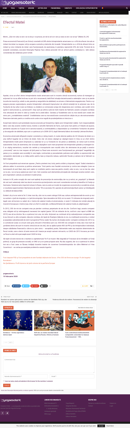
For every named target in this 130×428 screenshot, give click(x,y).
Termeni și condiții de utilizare (97, 403)
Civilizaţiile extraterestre (87, 8)
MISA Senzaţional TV (50, 403)
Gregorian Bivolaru (71, 406)
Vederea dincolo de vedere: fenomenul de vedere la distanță (74, 299)
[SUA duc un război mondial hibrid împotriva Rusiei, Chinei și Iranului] (48, 320)
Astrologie (42, 8)
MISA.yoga (47, 414)
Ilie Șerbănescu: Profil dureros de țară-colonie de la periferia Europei (29, 263)
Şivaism (31, 8)
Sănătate (68, 8)
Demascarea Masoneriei (18, 12)
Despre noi (41, 12)
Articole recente (104, 12)
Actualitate (4, 12)
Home (5, 8)
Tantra (21, 8)
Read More (110, 426)
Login (81, 12)
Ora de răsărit (91, 12)
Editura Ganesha (70, 414)
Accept (101, 426)
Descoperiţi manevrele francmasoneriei (11, 329)
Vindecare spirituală (50, 411)
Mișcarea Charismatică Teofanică (75, 408)
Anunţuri (32, 12)
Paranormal (56, 8)
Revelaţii (59, 12)
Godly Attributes (52, 408)
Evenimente (50, 12)
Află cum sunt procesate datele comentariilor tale (48, 390)
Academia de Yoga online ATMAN (76, 411)
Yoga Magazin (70, 403)
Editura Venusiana (71, 416)
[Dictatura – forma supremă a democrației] (17, 320)
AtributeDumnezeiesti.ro (51, 406)
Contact (74, 12)
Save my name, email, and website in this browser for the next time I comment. (29, 381)
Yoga (13, 8)
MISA (67, 12)
